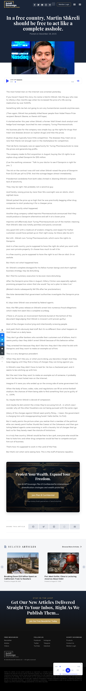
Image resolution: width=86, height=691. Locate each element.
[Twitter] (38, 5)
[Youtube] (42, 5)
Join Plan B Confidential (43, 495)
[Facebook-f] (34, 5)
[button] (80, 4)
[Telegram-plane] (49, 5)
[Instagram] (46, 5)
